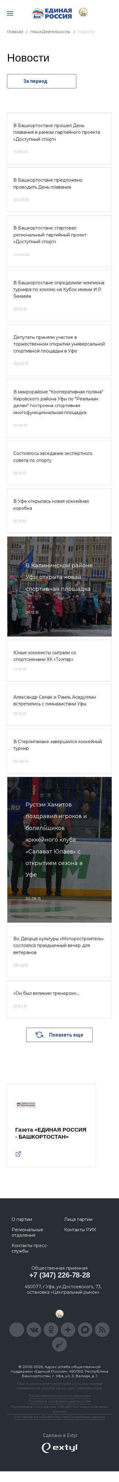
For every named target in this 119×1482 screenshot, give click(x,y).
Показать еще (66, 1035)
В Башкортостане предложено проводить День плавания (47, 183)
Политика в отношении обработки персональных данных (59, 1408)
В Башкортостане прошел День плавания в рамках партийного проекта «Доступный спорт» (56, 132)
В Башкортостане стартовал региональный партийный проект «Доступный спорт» (50, 234)
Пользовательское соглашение (60, 1395)
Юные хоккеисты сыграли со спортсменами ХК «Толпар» (44, 656)
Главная (15, 31)
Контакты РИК (80, 1229)
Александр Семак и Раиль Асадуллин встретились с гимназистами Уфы (54, 700)
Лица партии (78, 1219)
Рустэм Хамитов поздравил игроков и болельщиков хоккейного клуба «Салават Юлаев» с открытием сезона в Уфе (56, 839)
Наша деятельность (50, 31)
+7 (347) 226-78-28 (59, 1275)
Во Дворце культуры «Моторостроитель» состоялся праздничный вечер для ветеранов (58, 945)
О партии (22, 1219)
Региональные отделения (27, 1232)
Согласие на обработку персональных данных (59, 1416)
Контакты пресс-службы (30, 1248)
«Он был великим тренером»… (46, 993)
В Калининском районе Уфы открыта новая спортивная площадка (59, 577)
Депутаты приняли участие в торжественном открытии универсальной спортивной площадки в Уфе (59, 344)
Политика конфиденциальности (59, 1401)
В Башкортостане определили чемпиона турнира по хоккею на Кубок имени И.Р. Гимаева (58, 289)
